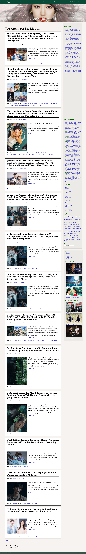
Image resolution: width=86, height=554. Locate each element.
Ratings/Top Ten (70, 2)
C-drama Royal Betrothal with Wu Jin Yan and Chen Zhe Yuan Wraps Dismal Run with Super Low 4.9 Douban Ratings (73, 52)
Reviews (79, 2)
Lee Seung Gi (69, 228)
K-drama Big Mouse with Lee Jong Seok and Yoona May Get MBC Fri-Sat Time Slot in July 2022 (32, 510)
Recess (66, 207)
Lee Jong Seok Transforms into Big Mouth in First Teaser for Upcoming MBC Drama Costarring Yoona (33, 349)
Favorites (42, 2)
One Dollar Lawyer (20, 154)
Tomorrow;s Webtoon (52, 340)
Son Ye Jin (70, 237)
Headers (54, 2)
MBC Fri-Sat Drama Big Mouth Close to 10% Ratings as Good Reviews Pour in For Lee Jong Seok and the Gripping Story (32, 236)
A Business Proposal (26, 103)
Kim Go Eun (72, 220)
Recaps (66, 206)
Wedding (77, 237)
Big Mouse (24, 536)
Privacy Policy (61, 2)
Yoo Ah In (66, 239)
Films (66, 193)
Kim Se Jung (36, 340)
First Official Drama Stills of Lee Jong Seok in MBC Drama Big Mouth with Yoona (32, 473)
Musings (66, 202)
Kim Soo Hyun (72, 222)
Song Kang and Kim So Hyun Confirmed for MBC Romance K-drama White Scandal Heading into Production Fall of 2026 (73, 48)
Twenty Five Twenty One (35, 105)
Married (79, 228)
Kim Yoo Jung (68, 224)
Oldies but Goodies (68, 205)
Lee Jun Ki (72, 226)
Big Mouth (24, 63)
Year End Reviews (68, 210)
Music (66, 201)
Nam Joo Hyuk (73, 230)
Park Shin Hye (68, 233)
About (25, 2)
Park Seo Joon (77, 231)
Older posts (8, 540)
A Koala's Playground (7, 2)
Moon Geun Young (67, 230)
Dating (66, 216)
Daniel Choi (29, 340)
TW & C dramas (68, 209)
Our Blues (28, 154)
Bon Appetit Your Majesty (33, 63)
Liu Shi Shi (74, 228)
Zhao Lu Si (67, 240)
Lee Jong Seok (30, 228)
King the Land (43, 63)
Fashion (66, 192)
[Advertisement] (73, 96)
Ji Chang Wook (74, 219)
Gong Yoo (76, 216)
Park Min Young (69, 231)
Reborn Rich (26, 105)
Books (66, 187)
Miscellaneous (67, 200)
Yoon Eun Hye (73, 239)
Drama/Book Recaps (34, 2)
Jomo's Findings (69, 254)
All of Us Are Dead (36, 152)
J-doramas (67, 196)
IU (74, 218)
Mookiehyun (68, 256)
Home (21, 2)
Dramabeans (68, 253)
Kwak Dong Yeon (31, 308)
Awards (66, 186)
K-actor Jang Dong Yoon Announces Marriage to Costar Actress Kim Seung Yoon (72, 39)
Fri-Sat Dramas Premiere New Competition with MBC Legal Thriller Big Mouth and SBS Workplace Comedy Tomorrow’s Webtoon (32, 317)
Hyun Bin (71, 218)
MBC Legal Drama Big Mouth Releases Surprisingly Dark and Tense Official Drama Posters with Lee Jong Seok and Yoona (33, 395)
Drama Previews (68, 191)
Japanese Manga (68, 197)
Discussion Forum (68, 188)
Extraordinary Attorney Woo (43, 103)
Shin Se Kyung (75, 233)
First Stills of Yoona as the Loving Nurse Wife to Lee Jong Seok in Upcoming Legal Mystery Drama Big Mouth (33, 442)
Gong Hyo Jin (71, 216)
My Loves (67, 204)
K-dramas (14, 63)
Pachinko (33, 154)
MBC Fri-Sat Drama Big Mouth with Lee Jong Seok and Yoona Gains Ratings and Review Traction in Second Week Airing (32, 277)
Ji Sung (78, 219)
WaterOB (67, 258)
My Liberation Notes (18, 105)
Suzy (73, 237)
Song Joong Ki (73, 235)
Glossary (49, 2)
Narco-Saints (13, 154)
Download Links (68, 189)
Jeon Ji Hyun (68, 219)
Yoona (48, 63)
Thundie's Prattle (69, 257)
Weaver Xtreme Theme (81, 552)
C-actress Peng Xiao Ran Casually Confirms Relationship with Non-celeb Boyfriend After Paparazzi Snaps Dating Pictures (73, 61)
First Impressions (68, 195)
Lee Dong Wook (74, 224)
